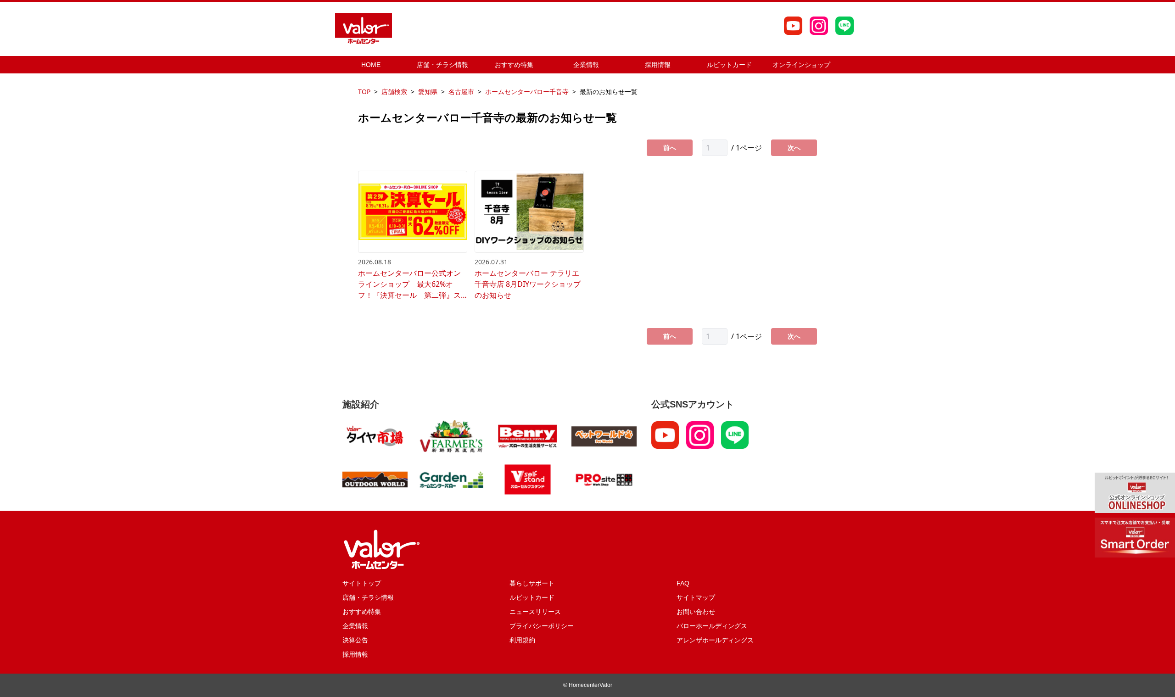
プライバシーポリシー (541, 626)
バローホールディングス (712, 626)
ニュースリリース (535, 611)
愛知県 (427, 91)
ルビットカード (729, 64)
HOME (370, 64)
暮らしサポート (531, 583)
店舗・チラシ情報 (442, 64)
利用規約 (522, 640)
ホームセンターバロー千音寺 (527, 91)
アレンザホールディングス (715, 640)
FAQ (683, 583)
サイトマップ (696, 597)
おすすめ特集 (514, 64)
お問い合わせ (696, 611)
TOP (364, 91)
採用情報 (658, 64)
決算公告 (355, 640)
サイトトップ (361, 583)
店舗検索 (394, 91)
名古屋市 (461, 91)
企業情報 (586, 64)
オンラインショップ (801, 64)
